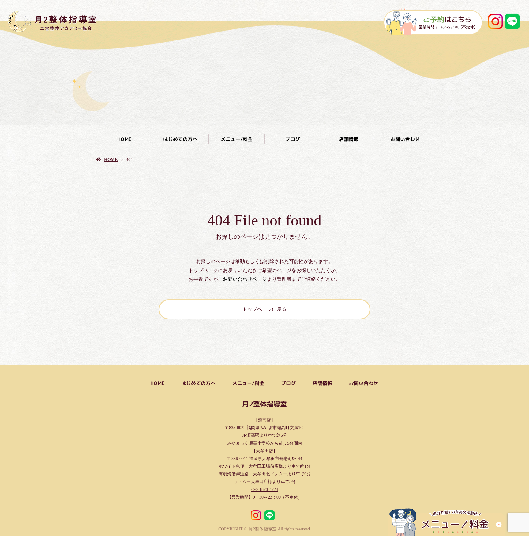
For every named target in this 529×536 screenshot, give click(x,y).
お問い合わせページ (245, 279)
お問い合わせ (404, 139)
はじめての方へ (180, 139)
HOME (124, 139)
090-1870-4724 (264, 489)
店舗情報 (348, 139)
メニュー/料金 (236, 139)
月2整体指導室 (264, 404)
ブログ (292, 139)
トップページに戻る (264, 309)
